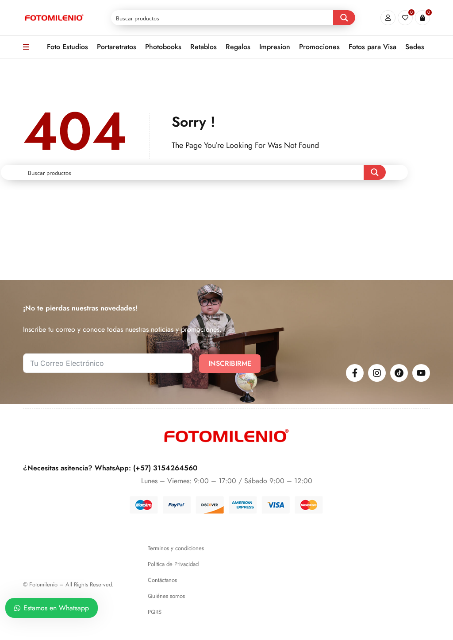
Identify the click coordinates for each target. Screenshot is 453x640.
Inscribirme (229, 363)
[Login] (387, 17)
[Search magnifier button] (344, 17)
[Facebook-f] (355, 373)
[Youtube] (421, 373)
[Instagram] (377, 373)
